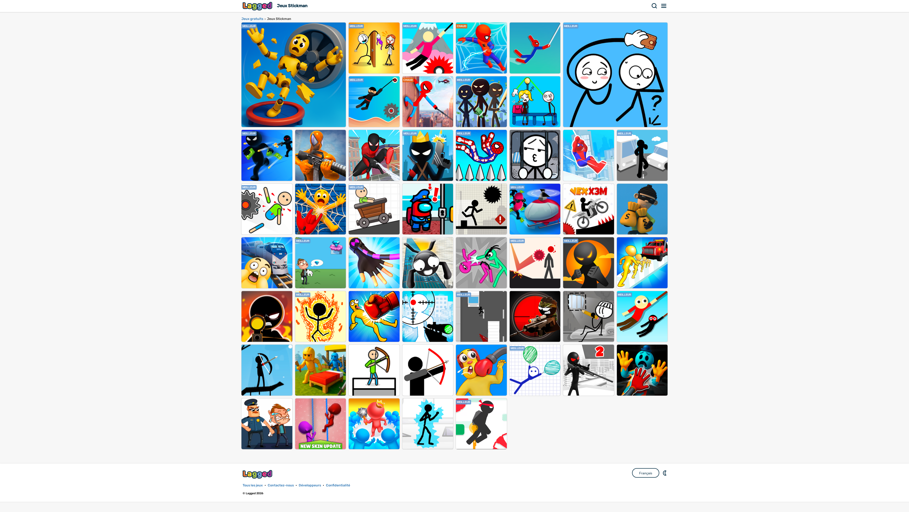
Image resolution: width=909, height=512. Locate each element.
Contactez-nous (281, 485)
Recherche (654, 6)
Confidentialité (338, 485)
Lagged (258, 6)
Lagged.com (258, 474)
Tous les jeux (253, 485)
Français (645, 473)
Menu (664, 6)
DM (665, 473)
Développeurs (310, 485)
